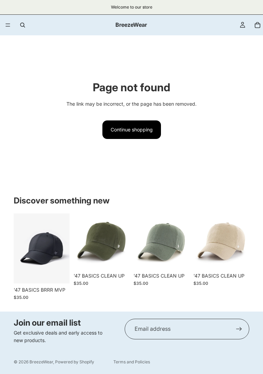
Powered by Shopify (74, 361)
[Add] (59, 273)
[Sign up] (239, 329)
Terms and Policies (131, 361)
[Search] (22, 25)
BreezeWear (41, 361)
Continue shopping (132, 129)
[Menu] (8, 25)
